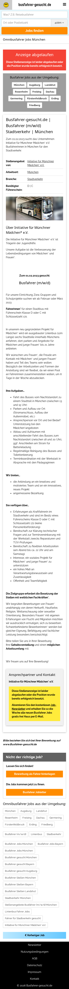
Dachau (50, 91)
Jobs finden (34, 31)
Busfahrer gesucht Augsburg (21, 871)
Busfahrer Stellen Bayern (19, 884)
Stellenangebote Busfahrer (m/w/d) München (31, 904)
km (58, 22)
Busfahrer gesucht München (21, 857)
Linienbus (36, 834)
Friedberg (34, 105)
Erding (55, 98)
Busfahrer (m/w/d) (15, 834)
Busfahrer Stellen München (20, 877)
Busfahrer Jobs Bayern (50, 844)
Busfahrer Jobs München (19, 844)
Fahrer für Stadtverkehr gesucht (23, 918)
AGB (34, 958)
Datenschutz (34, 965)
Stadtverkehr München (18, 898)
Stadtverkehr (35, 179)
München (19, 85)
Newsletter (34, 944)
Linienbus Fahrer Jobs (17, 911)
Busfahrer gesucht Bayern (19, 864)
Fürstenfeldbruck (37, 98)
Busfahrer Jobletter (34, 792)
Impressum (34, 972)
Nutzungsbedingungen (34, 951)
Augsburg (34, 85)
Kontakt (34, 978)
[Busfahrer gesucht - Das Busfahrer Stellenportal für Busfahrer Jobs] (6, 5)
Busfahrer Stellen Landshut (20, 891)
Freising (36, 91)
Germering (16, 98)
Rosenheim (21, 91)
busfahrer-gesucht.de (34, 4)
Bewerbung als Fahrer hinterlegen (34, 773)
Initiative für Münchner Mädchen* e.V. (25, 925)
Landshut (50, 85)
